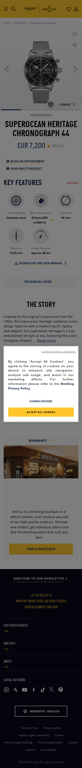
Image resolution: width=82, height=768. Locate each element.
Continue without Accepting (58, 351)
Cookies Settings (41, 400)
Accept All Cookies (41, 412)
